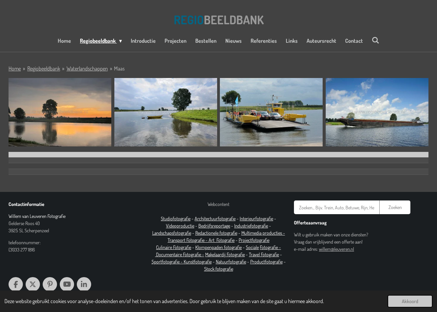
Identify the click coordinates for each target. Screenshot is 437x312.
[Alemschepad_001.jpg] (60, 112)
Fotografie (225, 240)
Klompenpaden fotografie (218, 247)
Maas (119, 68)
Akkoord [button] (410, 301)
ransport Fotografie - (189, 240)
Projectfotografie (254, 240)
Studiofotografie (176, 218)
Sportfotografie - (168, 261)
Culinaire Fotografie (173, 247)
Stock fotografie (218, 269)
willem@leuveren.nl (336, 249)
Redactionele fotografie (216, 233)
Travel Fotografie (264, 254)
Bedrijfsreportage (214, 226)
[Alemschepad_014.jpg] (377, 112)
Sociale (252, 247)
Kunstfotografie (198, 261)
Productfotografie (266, 261)
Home (15, 68)
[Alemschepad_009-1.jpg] (166, 112)
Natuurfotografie (231, 261)
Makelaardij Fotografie (225, 254)
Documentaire (169, 254)
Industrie (242, 226)
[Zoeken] (375, 40)
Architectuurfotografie (215, 218)
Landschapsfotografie (171, 233)
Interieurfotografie (256, 218)
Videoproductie (180, 226)
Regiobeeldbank (43, 68)
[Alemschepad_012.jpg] (271, 112)
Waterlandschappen (87, 68)
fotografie (259, 226)
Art (212, 240)
